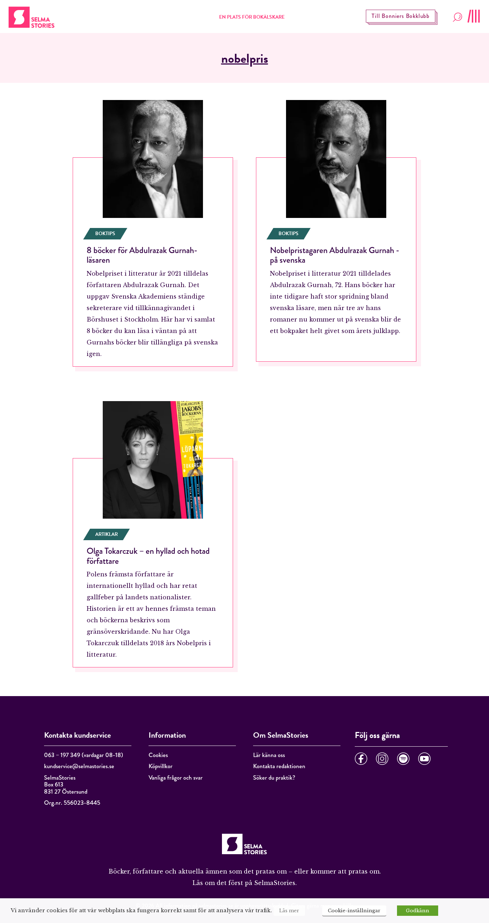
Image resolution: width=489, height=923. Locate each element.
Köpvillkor (161, 766)
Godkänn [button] (417, 911)
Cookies (158, 755)
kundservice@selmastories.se (79, 766)
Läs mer (289, 911)
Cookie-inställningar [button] (354, 911)
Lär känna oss (269, 755)
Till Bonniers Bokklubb (401, 16)
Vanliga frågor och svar (176, 777)
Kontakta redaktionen (279, 766)
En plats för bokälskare (252, 17)
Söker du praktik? (274, 777)
